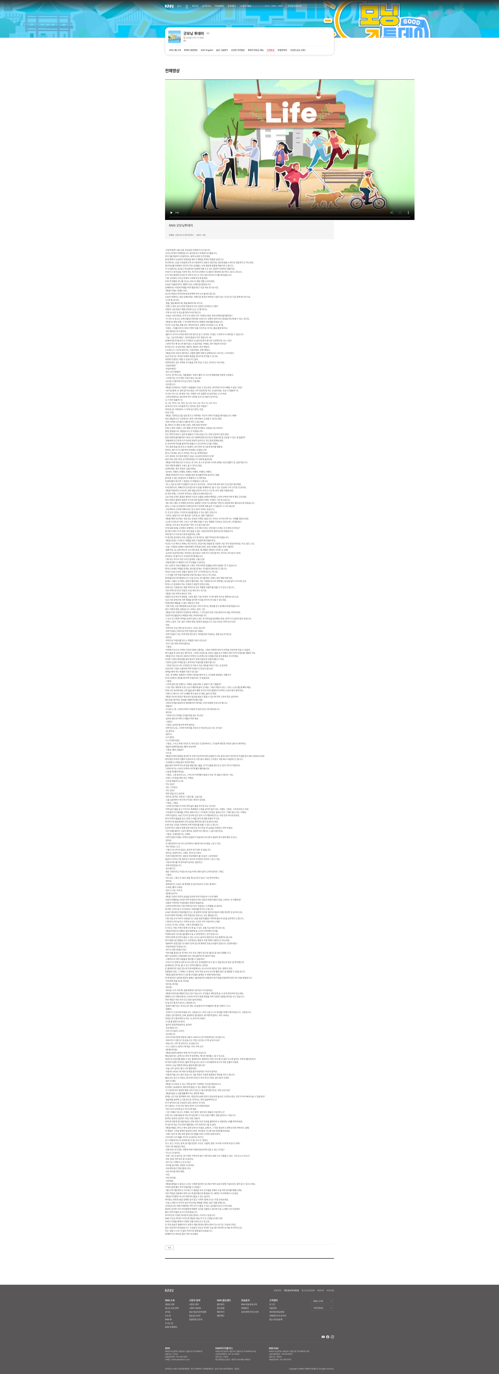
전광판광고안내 (195, 1319)
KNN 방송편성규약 (249, 1304)
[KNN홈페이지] (169, 5)
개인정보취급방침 (276, 1311)
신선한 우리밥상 (238, 50)
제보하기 (220, 1311)
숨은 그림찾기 (222, 50)
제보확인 (220, 1315)
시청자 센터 (194, 1304)
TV (186, 6)
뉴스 (179, 6)
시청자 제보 (245, 6)
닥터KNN (219, 6)
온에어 (274, 6)
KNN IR (320, 1290)
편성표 (280, 6)
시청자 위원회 (195, 1308)
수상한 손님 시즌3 (297, 50)
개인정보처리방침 (291, 1290)
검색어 (286, 4)
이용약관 (277, 1290)
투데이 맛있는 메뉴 (256, 50)
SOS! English (207, 50)
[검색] (325, 6)
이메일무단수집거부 (277, 1315)
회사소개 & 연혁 (172, 1308)
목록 (169, 1247)
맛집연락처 (282, 50)
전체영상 (270, 50)
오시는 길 (169, 1323)
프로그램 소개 (175, 50)
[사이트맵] (332, 6)
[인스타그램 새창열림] (332, 1336)
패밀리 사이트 (318, 1301)
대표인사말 (170, 1304)
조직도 (168, 1311)
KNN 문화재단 (171, 1326)
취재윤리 (245, 1308)
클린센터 (220, 1304)
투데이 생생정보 (191, 50)
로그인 (267, 6)
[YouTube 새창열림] (323, 1336)
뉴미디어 (206, 6)
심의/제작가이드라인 (250, 1311)
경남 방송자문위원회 (197, 1311)
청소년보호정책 (308, 1290)
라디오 (195, 6)
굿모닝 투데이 (193, 33)
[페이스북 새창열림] (328, 1336)
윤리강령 (220, 1308)
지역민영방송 (318, 1308)
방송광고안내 (194, 1315)
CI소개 (168, 1315)
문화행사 (232, 6)
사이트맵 (330, 1290)
